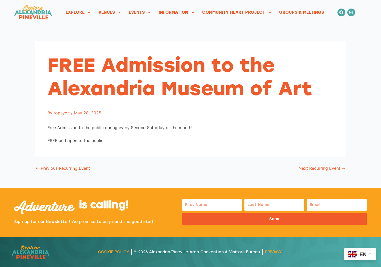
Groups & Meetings (301, 12)
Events (137, 12)
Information (173, 12)
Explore (75, 12)
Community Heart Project (233, 12)
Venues (106, 12)
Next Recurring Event (322, 168)
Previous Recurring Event (63, 168)
